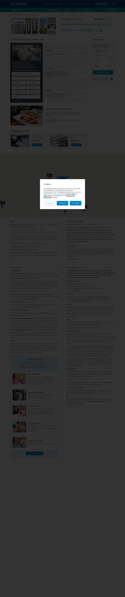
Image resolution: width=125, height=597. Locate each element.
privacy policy (56, 194)
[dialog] (62, 194)
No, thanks (62, 203)
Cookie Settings (49, 203)
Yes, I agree (75, 203)
